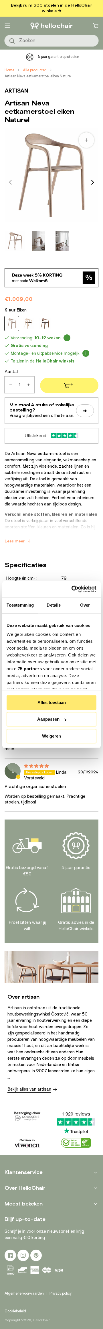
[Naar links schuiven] (10, 182)
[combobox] (51, 40)
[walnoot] (45, 323)
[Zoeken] (12, 41)
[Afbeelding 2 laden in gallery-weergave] (39, 241)
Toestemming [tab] (20, 605)
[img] (36, 766)
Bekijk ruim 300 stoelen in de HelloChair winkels (51, 8)
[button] (7, 25)
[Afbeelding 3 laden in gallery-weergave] (62, 241)
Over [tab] (85, 605)
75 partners (30, 668)
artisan (16, 91)
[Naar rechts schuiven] (92, 182)
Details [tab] (54, 605)
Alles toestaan (51, 702)
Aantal (11, 371)
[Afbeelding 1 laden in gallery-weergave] (15, 241)
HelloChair (41, 1320)
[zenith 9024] (28, 323)
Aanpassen (48, 719)
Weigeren (51, 736)
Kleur (16, 310)
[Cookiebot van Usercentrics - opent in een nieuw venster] (72, 589)
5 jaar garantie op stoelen (58, 56)
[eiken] (12, 323)
